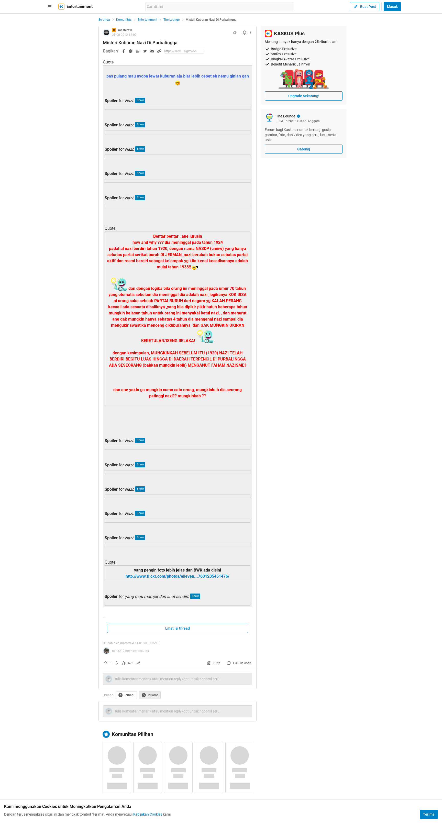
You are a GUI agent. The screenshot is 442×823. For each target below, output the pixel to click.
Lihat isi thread (177, 628)
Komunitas (123, 19)
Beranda (104, 19)
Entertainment (147, 19)
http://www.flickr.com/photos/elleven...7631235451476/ (177, 576)
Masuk (392, 7)
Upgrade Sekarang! (303, 96)
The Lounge (171, 19)
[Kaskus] (61, 7)
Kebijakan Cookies (147, 814)
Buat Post (368, 7)
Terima (429, 814)
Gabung (303, 149)
